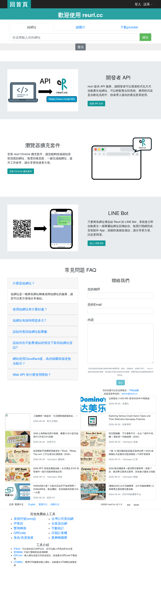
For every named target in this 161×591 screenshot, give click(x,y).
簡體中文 (55, 504)
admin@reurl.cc (129, 393)
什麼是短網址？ (24, 283)
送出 (120, 382)
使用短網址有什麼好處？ (30, 309)
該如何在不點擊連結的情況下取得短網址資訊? (42, 345)
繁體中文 (43, 504)
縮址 (145, 37)
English (32, 504)
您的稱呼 (94, 289)
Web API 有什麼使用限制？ (32, 374)
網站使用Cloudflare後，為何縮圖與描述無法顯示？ (42, 360)
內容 (91, 319)
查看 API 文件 (96, 103)
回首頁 (19, 4)
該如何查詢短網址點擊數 (30, 331)
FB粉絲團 (134, 390)
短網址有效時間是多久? (29, 320)
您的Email (95, 304)
